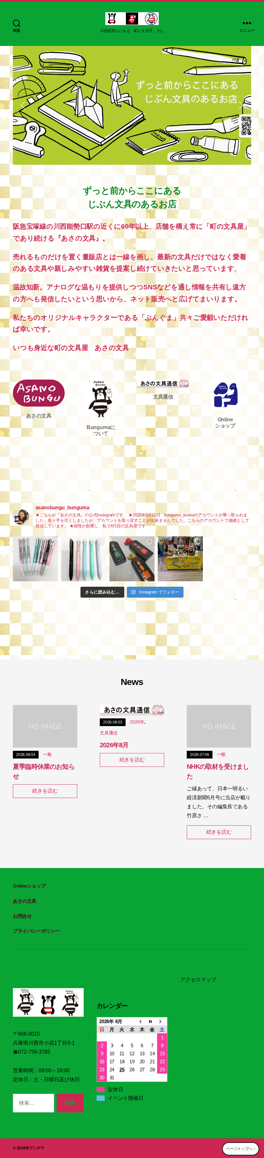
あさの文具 (24, 901)
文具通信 (109, 732)
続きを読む (45, 791)
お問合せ (22, 916)
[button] (23, 105)
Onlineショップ (29, 886)
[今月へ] (152, 1021)
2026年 (137, 721)
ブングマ (36, 1148)
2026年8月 (114, 745)
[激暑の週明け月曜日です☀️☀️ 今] (35, 558)
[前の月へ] (142, 1021)
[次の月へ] (162, 1021)
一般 (47, 754)
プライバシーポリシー (36, 931)
